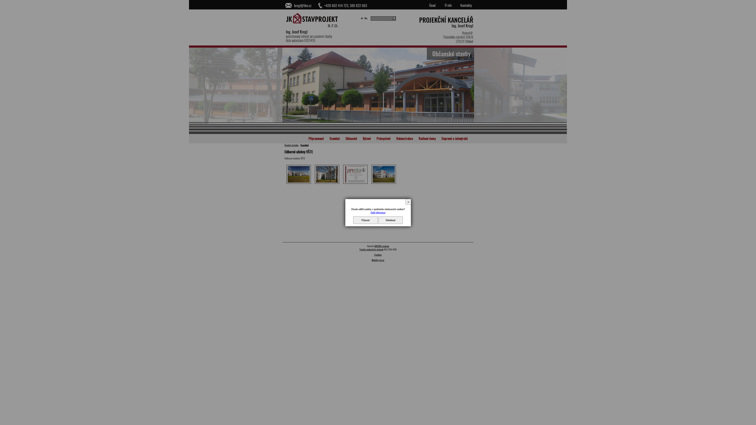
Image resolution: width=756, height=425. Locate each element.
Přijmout (365, 220)
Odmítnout (390, 220)
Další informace (378, 212)
